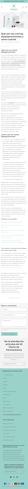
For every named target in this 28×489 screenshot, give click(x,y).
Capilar (5, 388)
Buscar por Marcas (8, 411)
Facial (4, 378)
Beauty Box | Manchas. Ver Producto (11, 222)
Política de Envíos (8, 423)
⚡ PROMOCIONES (8, 375)
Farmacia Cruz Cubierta (11, 486)
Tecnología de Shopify (21, 486)
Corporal (5, 384)
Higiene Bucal (6, 394)
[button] (1, 7)
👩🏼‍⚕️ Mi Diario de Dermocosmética (12, 414)
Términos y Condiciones (9, 430)
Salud (4, 398)
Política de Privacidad (9, 436)
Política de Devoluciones (9, 427)
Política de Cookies (8, 440)
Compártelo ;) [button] (6, 46)
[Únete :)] (23, 364)
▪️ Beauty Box (7, 404)
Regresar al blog (15, 298)
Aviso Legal (6, 433)
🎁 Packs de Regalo (8, 408)
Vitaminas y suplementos (10, 391)
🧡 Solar (5, 381)
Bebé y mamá (6, 401)
